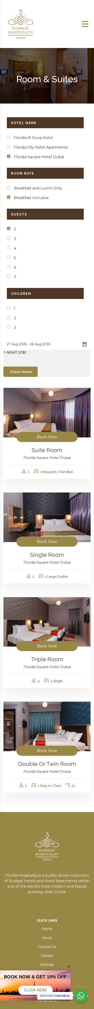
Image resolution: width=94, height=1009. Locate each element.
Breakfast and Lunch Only (38, 188)
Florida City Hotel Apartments (41, 147)
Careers (47, 955)
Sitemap (47, 964)
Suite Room (47, 450)
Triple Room (47, 659)
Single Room (47, 554)
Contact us (47, 947)
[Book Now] (47, 412)
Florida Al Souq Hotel (33, 138)
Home (47, 929)
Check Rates (20, 372)
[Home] (20, 23)
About (47, 938)
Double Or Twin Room (47, 763)
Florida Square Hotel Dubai (39, 157)
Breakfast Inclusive (31, 198)
